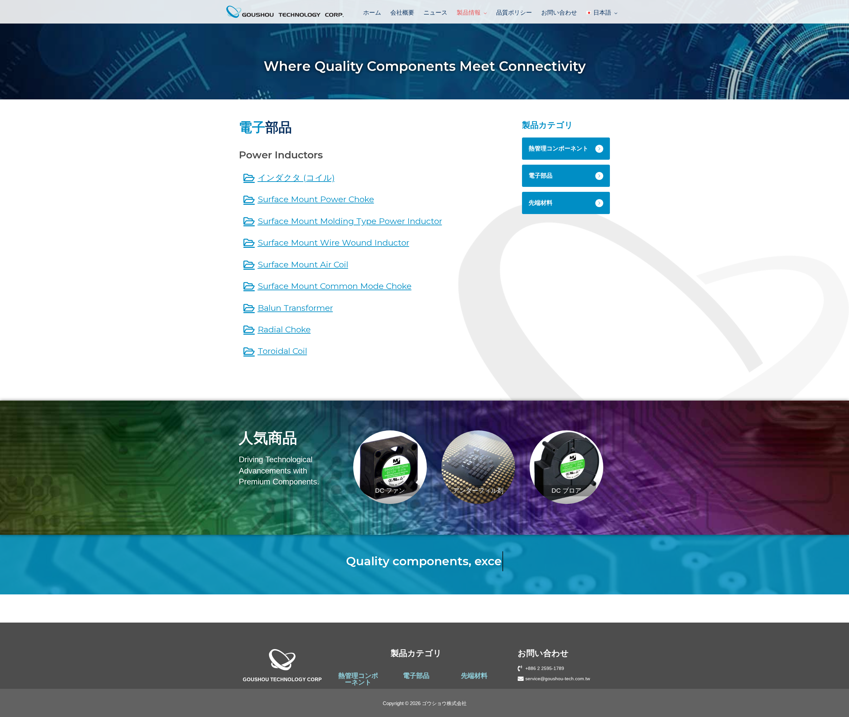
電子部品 (416, 675)
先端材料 (474, 675)
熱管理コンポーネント (358, 679)
